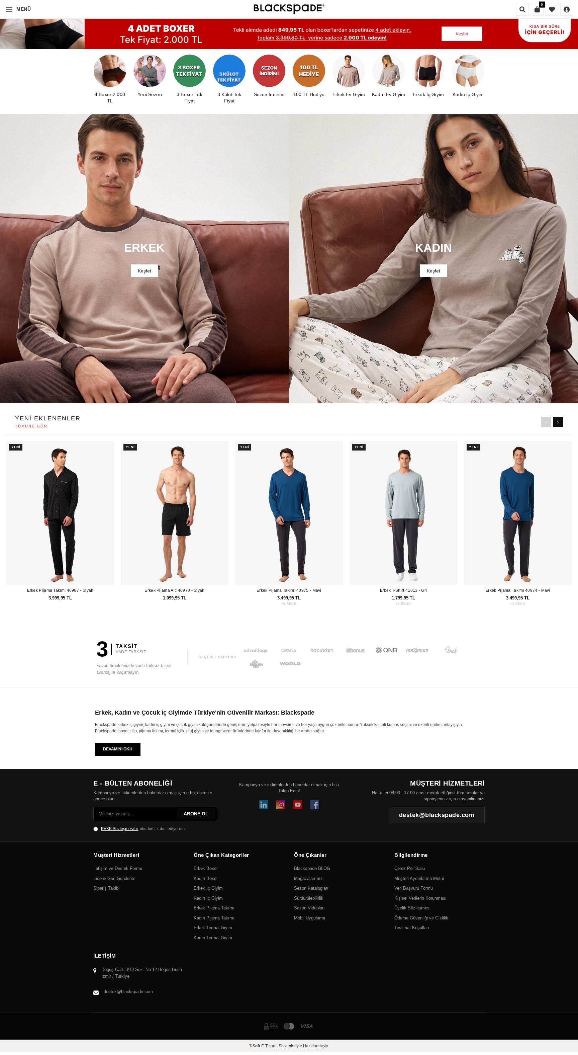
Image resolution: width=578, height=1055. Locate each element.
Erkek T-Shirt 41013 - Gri (403, 590)
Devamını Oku (117, 749)
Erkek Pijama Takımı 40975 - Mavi (289, 590)
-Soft (255, 1046)
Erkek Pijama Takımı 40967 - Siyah (60, 590)
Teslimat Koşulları (411, 927)
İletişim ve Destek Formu (117, 868)
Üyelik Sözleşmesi (412, 907)
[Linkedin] (264, 805)
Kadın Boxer (206, 878)
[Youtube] (298, 805)
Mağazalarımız (308, 878)
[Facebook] (315, 805)
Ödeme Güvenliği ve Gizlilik (421, 917)
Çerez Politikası (409, 868)
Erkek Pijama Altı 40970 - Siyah (174, 590)
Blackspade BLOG (312, 868)
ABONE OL (196, 813)
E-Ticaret (269, 1046)
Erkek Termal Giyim (213, 927)
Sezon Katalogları (311, 888)
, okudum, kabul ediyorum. (143, 828)
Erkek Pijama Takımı (214, 907)
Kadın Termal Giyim (213, 937)
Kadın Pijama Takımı (214, 917)
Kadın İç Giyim (208, 898)
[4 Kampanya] (289, 34)
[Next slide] (558, 422)
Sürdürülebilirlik (308, 898)
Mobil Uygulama (309, 917)
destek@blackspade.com (128, 991)
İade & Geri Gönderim (114, 878)
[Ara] (522, 9)
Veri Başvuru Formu (413, 888)
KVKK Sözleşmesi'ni (119, 828)
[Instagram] (281, 805)
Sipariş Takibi (106, 888)
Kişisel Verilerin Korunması (420, 898)
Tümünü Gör (31, 426)
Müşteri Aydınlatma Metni (419, 878)
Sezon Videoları (309, 907)
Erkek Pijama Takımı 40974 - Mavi (517, 590)
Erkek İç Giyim (208, 888)
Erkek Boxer (206, 868)
